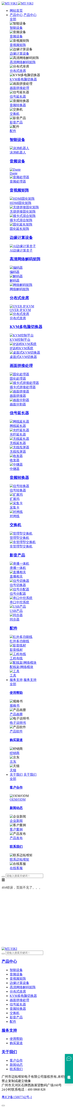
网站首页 (16, 10)
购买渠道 (16, 1043)
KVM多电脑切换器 (23, 79)
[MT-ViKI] (9, 948)
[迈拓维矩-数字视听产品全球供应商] (17, 3)
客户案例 (16, 829)
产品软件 (16, 731)
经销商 (14, 753)
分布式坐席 (18, 70)
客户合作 (16, 1060)
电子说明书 (18, 722)
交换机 (14, 113)
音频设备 (16, 36)
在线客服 (16, 868)
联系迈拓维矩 (19, 859)
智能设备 (16, 27)
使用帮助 (16, 1038)
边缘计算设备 (19, 53)
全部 (13, 19)
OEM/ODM (18, 799)
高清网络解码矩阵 (23, 62)
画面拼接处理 (19, 88)
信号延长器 (18, 96)
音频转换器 (18, 105)
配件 (13, 131)
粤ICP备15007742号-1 (17, 1097)
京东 (13, 761)
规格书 (14, 705)
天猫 (13, 770)
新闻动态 (16, 1064)
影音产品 (16, 122)
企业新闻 (16, 821)
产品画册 (16, 714)
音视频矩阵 (18, 45)
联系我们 (16, 1069)
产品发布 (16, 838)
